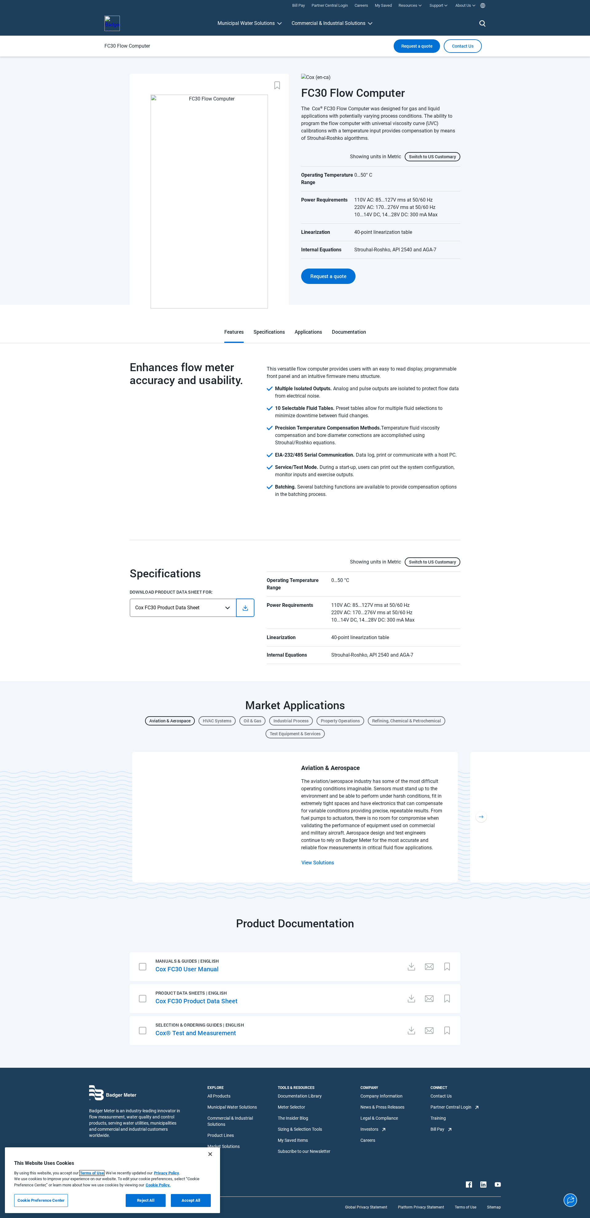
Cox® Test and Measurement (195, 1032)
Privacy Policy (166, 1173)
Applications (308, 331)
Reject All (145, 1200)
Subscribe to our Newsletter (304, 1151)
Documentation (349, 331)
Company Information (381, 1096)
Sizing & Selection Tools (300, 1129)
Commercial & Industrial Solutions (328, 23)
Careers (367, 1140)
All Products (218, 1096)
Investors (369, 1129)
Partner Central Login (451, 1107)
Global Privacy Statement (366, 1207)
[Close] (210, 1154)
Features (234, 331)
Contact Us (441, 1096)
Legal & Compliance (379, 1118)
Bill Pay (437, 1129)
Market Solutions (223, 1146)
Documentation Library (300, 1096)
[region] (112, 1180)
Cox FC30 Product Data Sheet (196, 1000)
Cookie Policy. (158, 1185)
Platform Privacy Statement (421, 1207)
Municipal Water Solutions (246, 23)
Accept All (191, 1200)
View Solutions (317, 862)
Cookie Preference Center (41, 1200)
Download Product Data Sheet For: (171, 592)
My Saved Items (293, 1140)
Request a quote (416, 46)
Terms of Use (465, 1207)
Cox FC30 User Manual (186, 968)
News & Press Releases (382, 1107)
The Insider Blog (293, 1118)
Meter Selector (291, 1107)
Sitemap (494, 1207)
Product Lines (220, 1135)
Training (438, 1118)
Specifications (269, 331)
